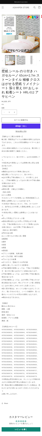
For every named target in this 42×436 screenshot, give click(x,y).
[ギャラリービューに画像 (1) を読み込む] (10, 60)
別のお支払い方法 (21, 131)
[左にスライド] (2, 60)
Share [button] (6, 403)
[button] (2, 7)
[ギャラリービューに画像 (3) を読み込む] (32, 60)
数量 (3, 108)
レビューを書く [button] (21, 429)
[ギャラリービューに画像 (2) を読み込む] (21, 60)
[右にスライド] (39, 60)
